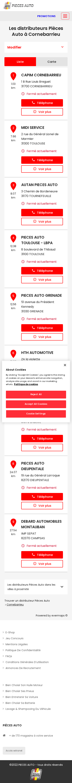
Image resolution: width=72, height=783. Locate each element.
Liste (20, 62)
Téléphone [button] (45, 103)
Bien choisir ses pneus (20, 691)
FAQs (9, 656)
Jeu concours (14, 638)
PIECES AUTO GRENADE (41, 295)
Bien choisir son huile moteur (24, 685)
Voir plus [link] (44, 112)
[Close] (65, 365)
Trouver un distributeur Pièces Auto (27, 601)
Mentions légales (17, 644)
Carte (51, 62)
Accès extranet (14, 750)
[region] (36, 392)
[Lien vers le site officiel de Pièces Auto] (19, 5)
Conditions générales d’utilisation (27, 662)
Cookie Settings (36, 413)
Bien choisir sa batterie (20, 703)
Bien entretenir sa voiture (22, 697)
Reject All (36, 394)
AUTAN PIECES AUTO (39, 184)
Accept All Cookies (36, 404)
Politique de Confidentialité (23, 650)
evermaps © (60, 615)
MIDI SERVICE (32, 127)
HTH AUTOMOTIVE (37, 352)
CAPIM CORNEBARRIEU (41, 75)
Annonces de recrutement (23, 668)
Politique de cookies (26, 384)
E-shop (10, 632)
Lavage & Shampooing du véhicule (28, 709)
